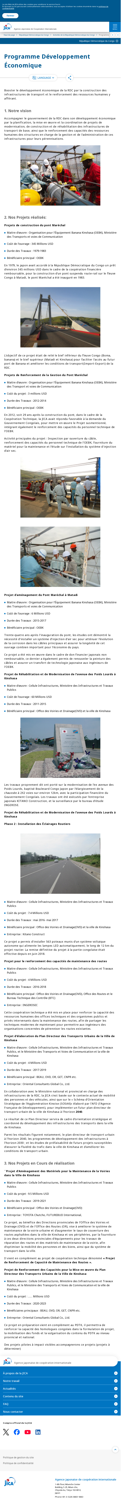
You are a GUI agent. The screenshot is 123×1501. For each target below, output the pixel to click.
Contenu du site (13, 1396)
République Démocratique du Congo (97, 40)
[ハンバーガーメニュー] (115, 25)
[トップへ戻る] (115, 1450)
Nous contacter (13, 1411)
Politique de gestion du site (18, 1457)
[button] (43, 78)
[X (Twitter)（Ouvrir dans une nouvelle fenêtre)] (6, 1432)
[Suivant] (117, 35)
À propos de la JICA (15, 1373)
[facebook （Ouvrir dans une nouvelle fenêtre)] (17, 1432)
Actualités (9, 1388)
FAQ (5, 1404)
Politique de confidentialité (18, 1463)
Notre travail (11, 1381)
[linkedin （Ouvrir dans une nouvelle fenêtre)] (38, 1432)
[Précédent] (112, 35)
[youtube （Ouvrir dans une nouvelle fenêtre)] (28, 1432)
